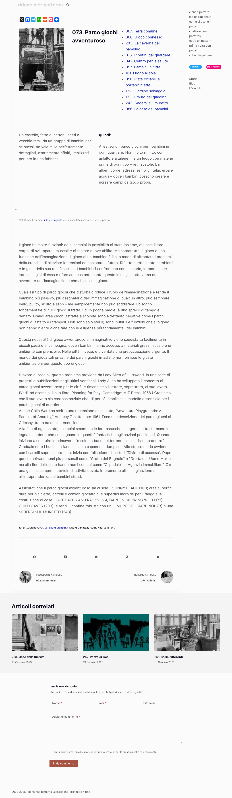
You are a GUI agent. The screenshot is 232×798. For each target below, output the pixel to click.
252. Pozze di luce (96, 657)
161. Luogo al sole (141, 73)
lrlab (87, 791)
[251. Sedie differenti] (187, 632)
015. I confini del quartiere (148, 55)
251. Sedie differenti (168, 657)
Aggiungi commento (66, 716)
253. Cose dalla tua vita (28, 657)
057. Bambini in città (143, 67)
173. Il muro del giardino (146, 97)
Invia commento (63, 763)
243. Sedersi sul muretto (147, 103)
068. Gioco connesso (144, 37)
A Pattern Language (56, 527)
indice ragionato (200, 16)
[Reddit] (96, 557)
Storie (193, 79)
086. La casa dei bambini (147, 109)
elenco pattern (199, 12)
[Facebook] (34, 557)
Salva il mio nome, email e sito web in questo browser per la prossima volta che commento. (105, 751)
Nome (57, 703)
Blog (192, 83)
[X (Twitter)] (65, 557)
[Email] (158, 557)
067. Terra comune (142, 31)
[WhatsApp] (127, 557)
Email (102, 703)
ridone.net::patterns (40, 4)
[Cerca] (67, 4)
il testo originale (53, 220)
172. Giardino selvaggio (145, 91)
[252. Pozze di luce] (116, 632)
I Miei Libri (196, 88)
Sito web (149, 703)
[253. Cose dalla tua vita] (45, 632)
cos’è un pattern (200, 40)
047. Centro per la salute (147, 61)
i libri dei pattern (200, 55)
